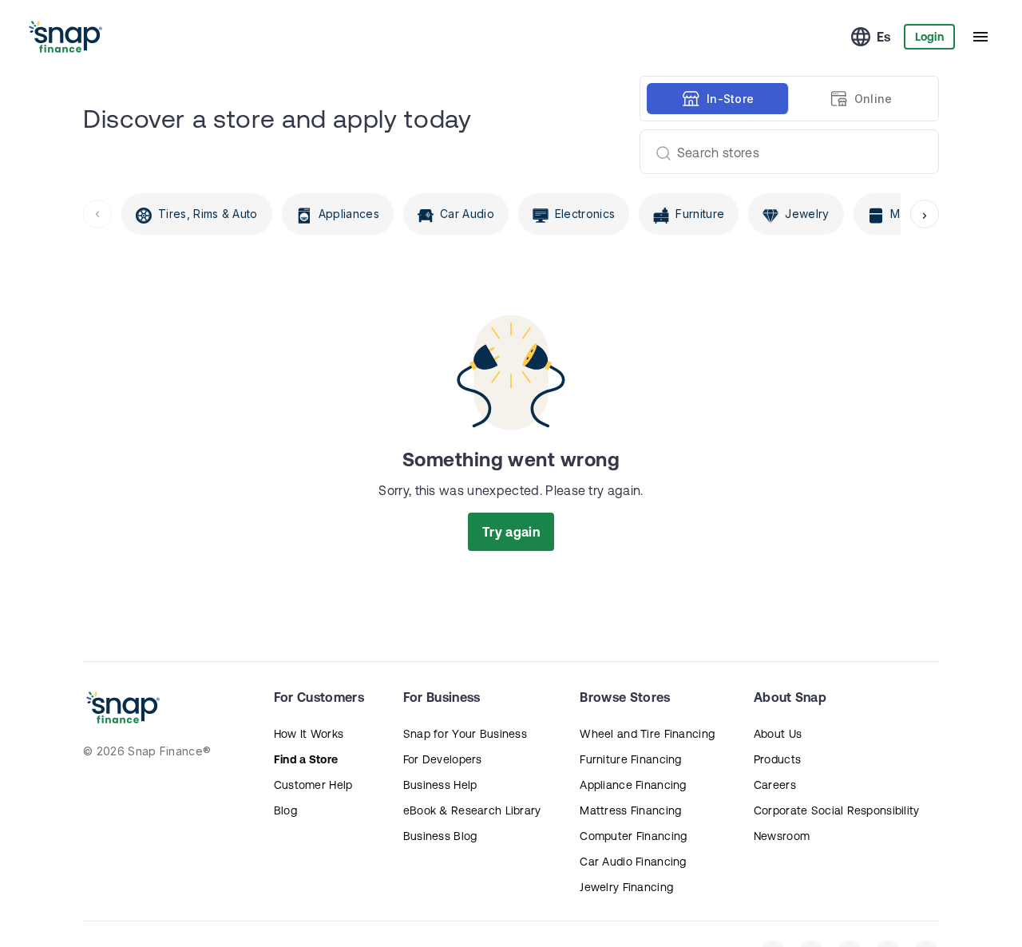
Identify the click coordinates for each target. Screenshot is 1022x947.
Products (777, 759)
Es (884, 37)
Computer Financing (633, 836)
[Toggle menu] (980, 36)
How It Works (308, 733)
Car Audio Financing (633, 861)
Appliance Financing (633, 785)
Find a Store (306, 759)
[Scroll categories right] (924, 214)
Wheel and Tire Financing (647, 733)
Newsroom (782, 836)
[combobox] (782, 151)
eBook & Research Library (472, 810)
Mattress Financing (630, 810)
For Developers (442, 759)
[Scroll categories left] (97, 214)
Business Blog (440, 836)
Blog (285, 810)
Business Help (440, 785)
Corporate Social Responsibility (837, 810)
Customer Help (313, 785)
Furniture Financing (630, 759)
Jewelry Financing (626, 887)
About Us (778, 733)
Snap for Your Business (465, 733)
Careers (775, 785)
